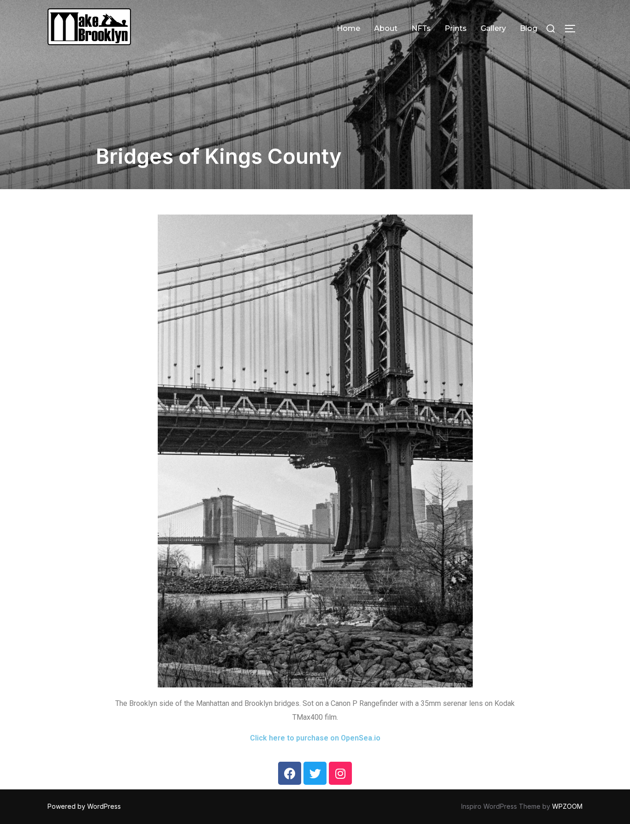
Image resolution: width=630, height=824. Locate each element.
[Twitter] (315, 773)
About (386, 28)
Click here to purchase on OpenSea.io (315, 738)
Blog (528, 28)
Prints (456, 28)
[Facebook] (289, 773)
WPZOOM (567, 806)
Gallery (493, 28)
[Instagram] (340, 773)
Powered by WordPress (84, 806)
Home (348, 28)
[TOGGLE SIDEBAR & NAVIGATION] (573, 28)
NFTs (421, 28)
